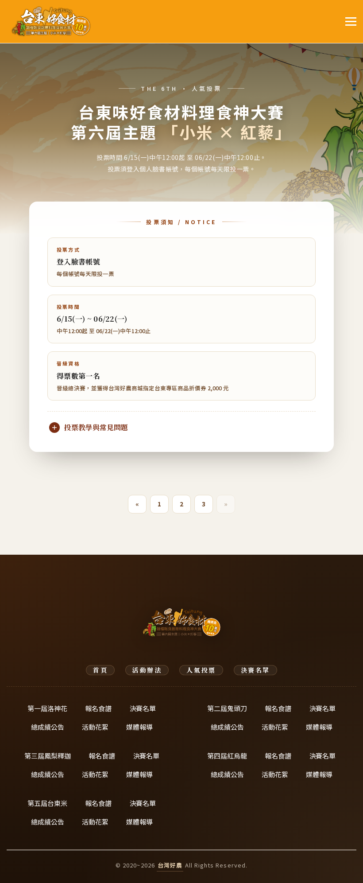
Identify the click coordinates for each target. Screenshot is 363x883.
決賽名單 (255, 669)
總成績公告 (47, 726)
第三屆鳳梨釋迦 (47, 755)
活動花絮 (95, 726)
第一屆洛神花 (47, 708)
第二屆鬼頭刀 (227, 708)
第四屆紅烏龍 (227, 755)
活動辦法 (147, 669)
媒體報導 (139, 726)
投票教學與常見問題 (96, 427)
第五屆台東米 (47, 803)
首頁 (100, 669)
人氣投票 (201, 669)
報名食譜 (98, 708)
